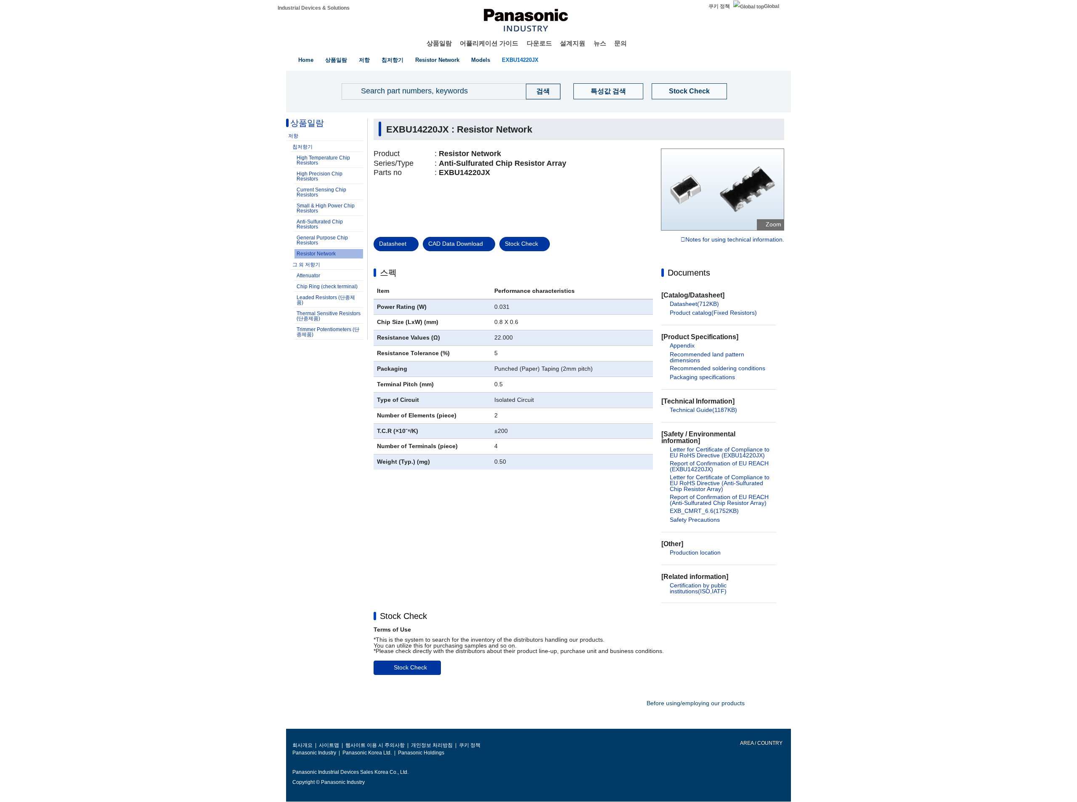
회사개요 (302, 745)
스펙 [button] (388, 272)
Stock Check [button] (403, 616)
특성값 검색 (608, 91)
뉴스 (600, 43)
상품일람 (439, 43)
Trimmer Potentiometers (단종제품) (328, 332)
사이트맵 (329, 745)
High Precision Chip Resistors (319, 176)
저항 (364, 60)
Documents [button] (689, 272)
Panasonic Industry (314, 753)
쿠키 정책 (719, 6)
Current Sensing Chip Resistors (321, 192)
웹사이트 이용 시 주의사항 (375, 745)
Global (771, 6)
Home (305, 60)
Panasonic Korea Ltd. (367, 753)
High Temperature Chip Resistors (323, 160)
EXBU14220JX (520, 60)
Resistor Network (437, 60)
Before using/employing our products (696, 703)
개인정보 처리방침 (432, 745)
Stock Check (689, 91)
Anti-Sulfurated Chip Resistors (320, 224)
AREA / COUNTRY (761, 743)
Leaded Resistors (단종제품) (326, 300)
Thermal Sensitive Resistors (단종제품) (329, 316)
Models (480, 60)
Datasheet (392, 243)
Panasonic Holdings (421, 753)
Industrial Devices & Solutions (314, 8)
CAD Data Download (455, 243)
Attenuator (308, 276)
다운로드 (539, 43)
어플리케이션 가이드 (489, 43)
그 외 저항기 (306, 265)
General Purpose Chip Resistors (322, 240)
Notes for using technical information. (734, 240)
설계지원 (572, 43)
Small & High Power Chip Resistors (326, 208)
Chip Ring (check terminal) (327, 286)
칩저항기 (392, 60)
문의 (620, 43)
